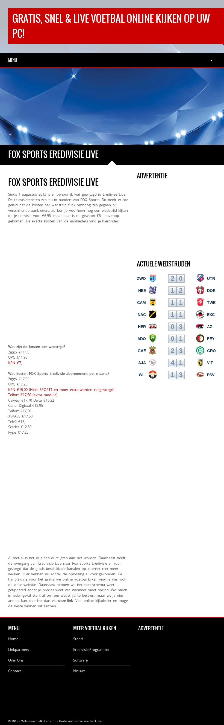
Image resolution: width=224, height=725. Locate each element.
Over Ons (15, 660)
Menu (12, 60)
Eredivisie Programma (91, 649)
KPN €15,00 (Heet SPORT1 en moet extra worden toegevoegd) (61, 389)
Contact (14, 670)
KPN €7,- (15, 362)
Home (13, 638)
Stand (78, 638)
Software (80, 660)
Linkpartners (18, 649)
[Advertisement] (112, 106)
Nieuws (79, 670)
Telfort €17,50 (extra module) (32, 394)
